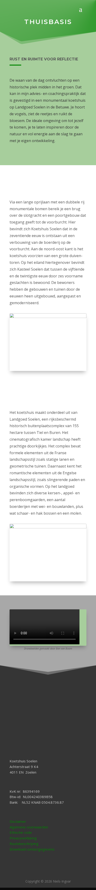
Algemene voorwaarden (29, 827)
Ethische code (21, 832)
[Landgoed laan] (48, 527)
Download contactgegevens (32, 849)
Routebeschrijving (24, 843)
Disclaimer (18, 821)
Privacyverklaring (23, 838)
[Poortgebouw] (48, 316)
